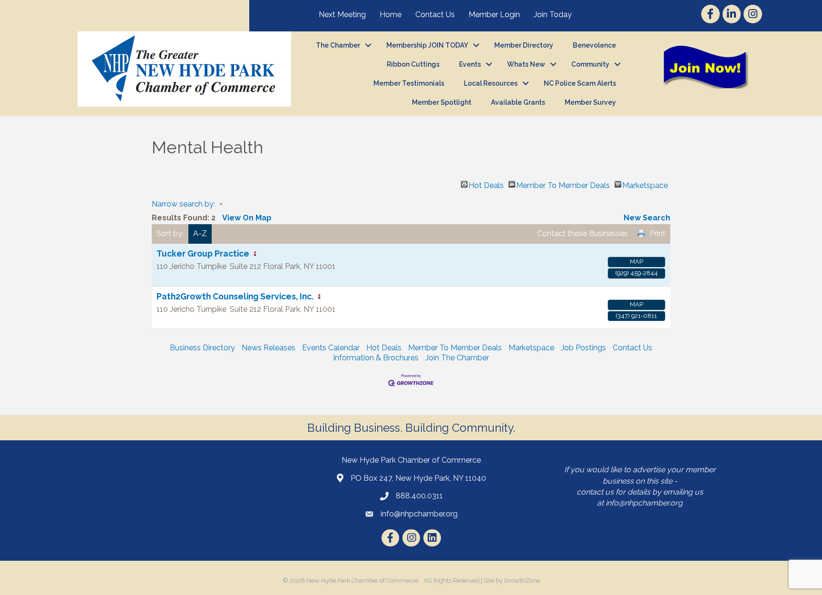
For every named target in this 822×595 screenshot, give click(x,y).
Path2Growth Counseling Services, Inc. (235, 296)
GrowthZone (522, 580)
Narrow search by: (183, 203)
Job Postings (583, 347)
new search (647, 217)
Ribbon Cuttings (413, 64)
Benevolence (594, 45)
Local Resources (491, 83)
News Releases (268, 347)
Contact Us (435, 14)
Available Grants (518, 102)
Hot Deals (486, 184)
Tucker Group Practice (203, 253)
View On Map (247, 217)
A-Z (200, 233)
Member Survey (590, 102)
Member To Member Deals (563, 184)
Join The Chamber (457, 357)
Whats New (526, 64)
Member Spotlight (441, 102)
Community (590, 64)
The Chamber (338, 45)
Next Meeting (342, 14)
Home (390, 14)
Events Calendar (331, 347)
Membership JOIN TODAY (427, 45)
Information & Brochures (376, 357)
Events (470, 64)
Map (636, 261)
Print (657, 233)
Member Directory (523, 45)
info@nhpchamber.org (644, 502)
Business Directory (202, 347)
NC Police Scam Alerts (580, 83)
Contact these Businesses (582, 233)
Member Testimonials (408, 83)
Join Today (553, 14)
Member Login (494, 14)
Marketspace (645, 184)
